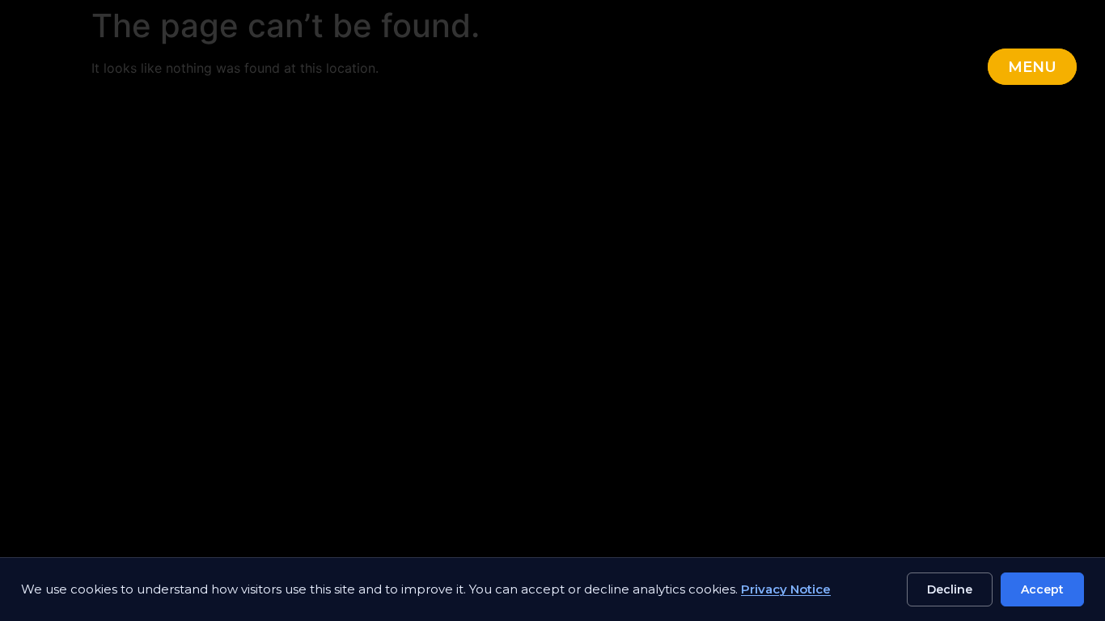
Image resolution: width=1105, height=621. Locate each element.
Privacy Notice (786, 589)
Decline (949, 589)
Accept (1042, 589)
